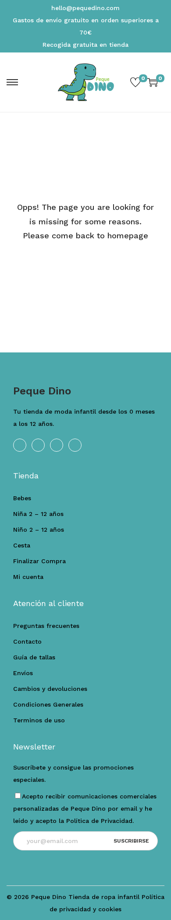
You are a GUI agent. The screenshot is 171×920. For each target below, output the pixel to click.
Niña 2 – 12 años (38, 513)
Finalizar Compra (39, 561)
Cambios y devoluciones (50, 688)
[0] (135, 82)
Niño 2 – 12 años (38, 529)
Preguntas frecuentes (46, 625)
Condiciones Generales (48, 704)
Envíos (23, 672)
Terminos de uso (39, 720)
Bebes (22, 498)
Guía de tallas (34, 657)
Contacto (27, 641)
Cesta (21, 545)
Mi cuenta (28, 576)
